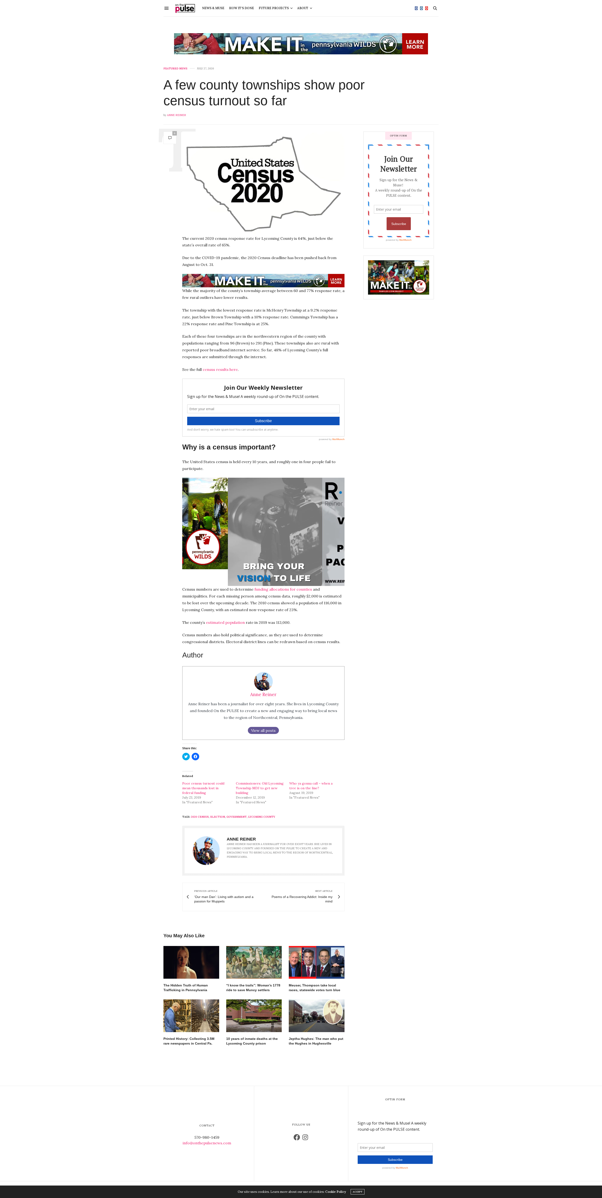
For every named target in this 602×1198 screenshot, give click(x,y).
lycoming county (261, 816)
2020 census (200, 816)
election (217, 816)
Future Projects (274, 8)
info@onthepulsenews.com (207, 1143)
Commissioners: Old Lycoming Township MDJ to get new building (260, 788)
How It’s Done (241, 8)
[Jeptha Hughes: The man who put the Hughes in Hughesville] (317, 1015)
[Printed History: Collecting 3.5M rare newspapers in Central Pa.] (191, 1015)
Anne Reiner (176, 115)
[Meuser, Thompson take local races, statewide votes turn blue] (317, 962)
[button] (263, 183)
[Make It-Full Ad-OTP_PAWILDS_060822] (398, 277)
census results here (220, 369)
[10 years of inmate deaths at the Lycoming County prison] (254, 1015)
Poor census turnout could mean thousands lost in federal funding (203, 788)
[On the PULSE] (185, 8)
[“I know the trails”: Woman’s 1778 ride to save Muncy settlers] (254, 962)
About (302, 8)
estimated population (225, 622)
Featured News (175, 68)
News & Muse (213, 8)
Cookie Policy (335, 1192)
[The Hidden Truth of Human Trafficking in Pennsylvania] (191, 962)
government (236, 816)
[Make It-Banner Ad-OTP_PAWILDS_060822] (301, 43)
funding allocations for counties (282, 589)
